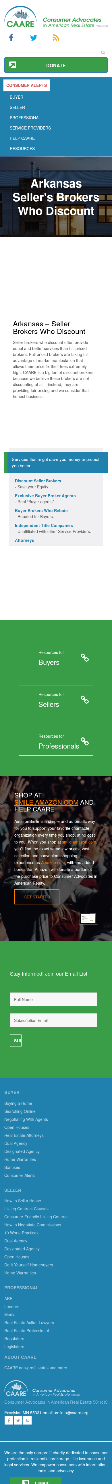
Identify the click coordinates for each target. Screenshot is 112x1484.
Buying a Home (18, 1103)
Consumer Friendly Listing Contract (36, 1217)
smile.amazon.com (79, 842)
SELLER (17, 107)
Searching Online (20, 1111)
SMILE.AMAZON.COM (46, 801)
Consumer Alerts (19, 1175)
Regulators (14, 1338)
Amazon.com (53, 862)
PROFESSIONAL (25, 117)
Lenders (11, 1306)
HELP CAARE (22, 138)
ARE (8, 1298)
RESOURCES (22, 148)
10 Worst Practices (21, 1233)
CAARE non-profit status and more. (36, 1367)
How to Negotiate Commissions (32, 1225)
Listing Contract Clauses (26, 1209)
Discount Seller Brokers (38, 481)
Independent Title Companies (44, 525)
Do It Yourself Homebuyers (28, 1265)
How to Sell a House (22, 1200)
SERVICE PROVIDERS (30, 128)
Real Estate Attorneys (24, 1135)
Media (10, 1314)
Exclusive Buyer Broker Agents (45, 495)
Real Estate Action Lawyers (29, 1322)
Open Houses (16, 1127)
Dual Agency (15, 1143)
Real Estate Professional (26, 1330)
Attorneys (24, 540)
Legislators (14, 1346)
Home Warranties (20, 1159)
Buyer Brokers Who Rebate (41, 510)
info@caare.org (74, 1412)
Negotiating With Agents (26, 1119)
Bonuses (12, 1167)
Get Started (37, 897)
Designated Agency (22, 1151)
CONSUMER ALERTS (26, 85)
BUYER (16, 97)
